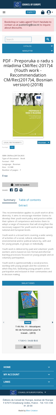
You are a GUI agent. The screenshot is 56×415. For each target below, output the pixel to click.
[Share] (11, 190)
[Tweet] (16, 190)
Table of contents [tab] (30, 200)
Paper (27, 322)
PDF (12, 147)
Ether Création (32, 410)
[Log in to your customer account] (49, 12)
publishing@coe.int (29, 24)
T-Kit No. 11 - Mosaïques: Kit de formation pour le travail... (28, 329)
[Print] (21, 190)
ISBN (4, 155)
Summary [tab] (9, 200)
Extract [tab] (23, 205)
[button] (52, 321)
